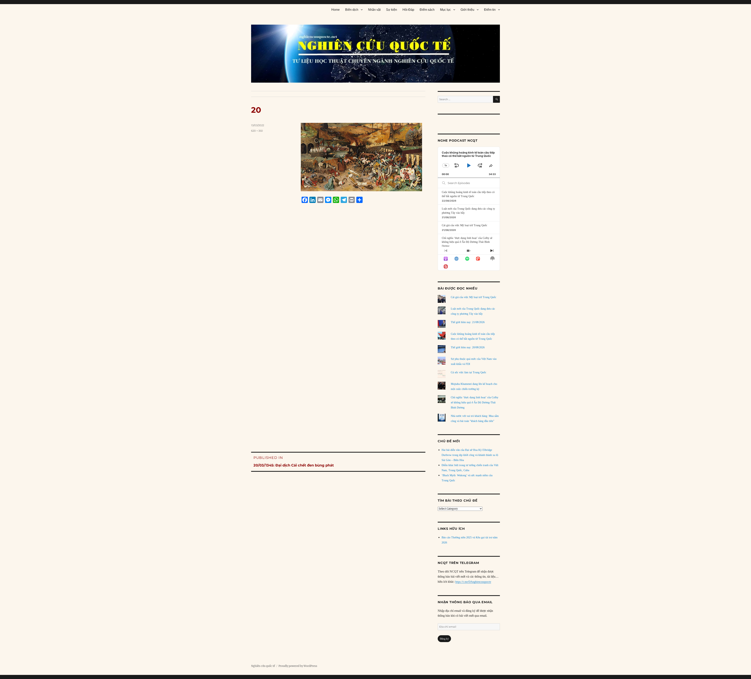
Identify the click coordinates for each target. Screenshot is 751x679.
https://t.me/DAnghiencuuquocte (473, 581)
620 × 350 (257, 130)
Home (335, 9)
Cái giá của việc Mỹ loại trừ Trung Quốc (464, 225)
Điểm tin (490, 9)
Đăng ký (444, 638)
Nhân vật (374, 9)
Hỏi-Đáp (408, 9)
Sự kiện (391, 9)
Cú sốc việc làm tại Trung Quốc (468, 372)
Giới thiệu (467, 9)
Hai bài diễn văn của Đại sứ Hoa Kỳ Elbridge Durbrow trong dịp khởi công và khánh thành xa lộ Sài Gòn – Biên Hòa (470, 455)
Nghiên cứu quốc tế (263, 666)
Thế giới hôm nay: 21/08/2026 (468, 322)
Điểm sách (427, 9)
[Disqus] (338, 280)
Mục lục (445, 9)
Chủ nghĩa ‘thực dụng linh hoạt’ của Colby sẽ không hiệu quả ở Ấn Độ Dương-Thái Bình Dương (467, 242)
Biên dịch (351, 9)
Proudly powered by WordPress (297, 666)
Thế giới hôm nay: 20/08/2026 (468, 347)
